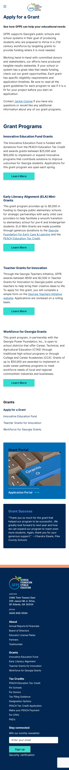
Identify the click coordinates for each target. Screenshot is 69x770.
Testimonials (15, 644)
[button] (4, 6)
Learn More (19, 176)
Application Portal (20, 492)
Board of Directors (19, 630)
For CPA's (14, 714)
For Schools (15, 687)
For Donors (15, 692)
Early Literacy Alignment (22, 661)
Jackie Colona (23, 101)
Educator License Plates (22, 635)
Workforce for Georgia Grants (22, 429)
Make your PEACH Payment (24, 710)
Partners (13, 639)
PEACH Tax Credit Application (25, 705)
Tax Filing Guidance (19, 696)
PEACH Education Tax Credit (21, 238)
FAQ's (12, 719)
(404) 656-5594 (18, 613)
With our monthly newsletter (24, 733)
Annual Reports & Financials (24, 626)
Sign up (20, 749)
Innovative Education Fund (20, 416)
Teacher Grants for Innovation (22, 423)
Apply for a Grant (14, 409)
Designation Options (20, 701)
